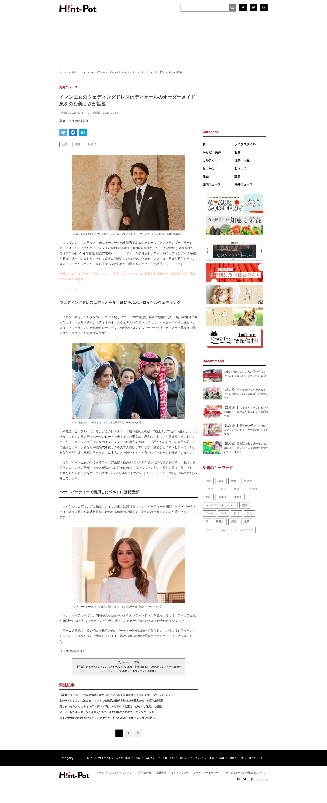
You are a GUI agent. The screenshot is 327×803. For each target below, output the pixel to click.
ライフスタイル (245, 144)
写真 (221, 480)
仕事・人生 (242, 160)
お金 (237, 152)
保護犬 (248, 480)
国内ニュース (212, 184)
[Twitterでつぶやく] (63, 132)
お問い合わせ (143, 772)
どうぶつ (240, 168)
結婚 (65, 144)
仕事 (223, 489)
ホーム (100, 772)
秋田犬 (220, 521)
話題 (237, 176)
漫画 (206, 176)
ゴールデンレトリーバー (220, 505)
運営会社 (161, 772)
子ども (209, 529)
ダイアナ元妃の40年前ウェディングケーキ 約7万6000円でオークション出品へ (107, 717)
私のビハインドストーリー (237, 529)
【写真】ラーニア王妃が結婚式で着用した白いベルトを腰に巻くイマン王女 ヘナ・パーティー (116, 694)
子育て (209, 489)
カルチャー (210, 160)
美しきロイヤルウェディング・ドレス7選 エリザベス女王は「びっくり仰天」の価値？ (111, 706)
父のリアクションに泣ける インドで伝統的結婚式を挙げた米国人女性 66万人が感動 (111, 700)
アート (209, 513)
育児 (236, 513)
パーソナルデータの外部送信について (244, 772)
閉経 (208, 497)
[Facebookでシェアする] (73, 132)
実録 (236, 489)
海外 (77, 144)
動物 (234, 480)
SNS (223, 513)
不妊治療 (252, 489)
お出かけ (209, 168)
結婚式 (92, 144)
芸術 (245, 505)
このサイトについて (120, 772)
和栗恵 (238, 497)
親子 (246, 521)
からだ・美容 (212, 152)
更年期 (222, 497)
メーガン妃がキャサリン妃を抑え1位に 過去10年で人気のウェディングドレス (106, 712)
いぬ (208, 480)
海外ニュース (243, 184)
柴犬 (249, 513)
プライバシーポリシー (206, 772)
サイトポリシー (179, 772)
